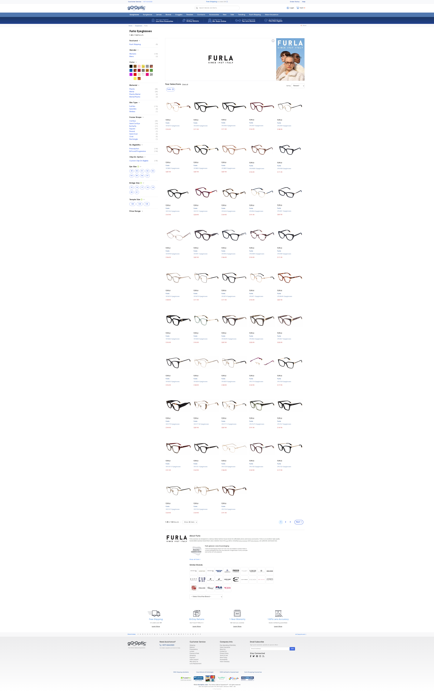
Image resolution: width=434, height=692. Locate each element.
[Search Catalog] (197, 8)
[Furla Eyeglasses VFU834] (206, 363)
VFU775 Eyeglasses (173, 424)
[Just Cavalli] (236, 580)
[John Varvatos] (261, 580)
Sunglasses (147, 15)
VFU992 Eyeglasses (228, 254)
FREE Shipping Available (181, 672)
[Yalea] (210, 580)
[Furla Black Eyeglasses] (131, 66)
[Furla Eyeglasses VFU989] (290, 235)
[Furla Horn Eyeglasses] (139, 78)
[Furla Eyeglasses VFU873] (178, 107)
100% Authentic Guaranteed (229, 672)
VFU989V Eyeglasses (256, 254)
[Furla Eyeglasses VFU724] (234, 490)
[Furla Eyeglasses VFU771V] (234, 405)
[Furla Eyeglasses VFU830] (206, 320)
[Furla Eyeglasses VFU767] (290, 405)
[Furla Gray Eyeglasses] (147, 66)
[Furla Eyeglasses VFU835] (234, 363)
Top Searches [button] (217, 689)
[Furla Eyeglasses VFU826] (262, 320)
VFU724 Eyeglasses (228, 509)
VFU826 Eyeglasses (256, 339)
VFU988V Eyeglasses (256, 168)
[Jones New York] (270, 580)
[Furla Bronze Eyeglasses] (147, 70)
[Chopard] (210, 588)
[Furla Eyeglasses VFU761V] (178, 448)
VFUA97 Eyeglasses (256, 125)
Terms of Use (224, 655)
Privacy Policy (224, 653)
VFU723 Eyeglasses (284, 466)
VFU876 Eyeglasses (173, 296)
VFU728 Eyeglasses (228, 466)
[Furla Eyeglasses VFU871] (262, 277)
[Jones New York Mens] (210, 571)
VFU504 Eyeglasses (256, 211)
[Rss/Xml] (263, 656)
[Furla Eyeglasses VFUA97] (262, 107)
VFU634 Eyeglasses (228, 211)
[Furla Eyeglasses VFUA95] (206, 107)
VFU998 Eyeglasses (173, 254)
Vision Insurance (225, 647)
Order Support (194, 659)
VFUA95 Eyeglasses (201, 126)
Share (304, 25)
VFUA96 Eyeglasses (229, 125)
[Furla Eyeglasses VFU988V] (262, 149)
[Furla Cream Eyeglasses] (139, 74)
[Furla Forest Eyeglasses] (151, 70)
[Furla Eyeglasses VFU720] (262, 448)
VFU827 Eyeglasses (284, 339)
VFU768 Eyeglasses (284, 381)
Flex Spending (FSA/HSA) (228, 645)
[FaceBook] (250, 656)
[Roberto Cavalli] (227, 580)
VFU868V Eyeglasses (284, 296)
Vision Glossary (224, 661)
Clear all (185, 84)
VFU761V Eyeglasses (173, 466)
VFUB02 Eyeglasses (172, 168)
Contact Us (223, 651)
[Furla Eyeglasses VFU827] (290, 320)
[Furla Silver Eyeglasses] (151, 74)
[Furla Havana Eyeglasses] (151, 66)
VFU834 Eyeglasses (201, 381)
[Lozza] (253, 571)
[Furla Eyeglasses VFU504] (262, 192)
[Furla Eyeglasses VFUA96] (234, 107)
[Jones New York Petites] (193, 571)
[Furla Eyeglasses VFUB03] (206, 149)
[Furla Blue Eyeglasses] (131, 70)
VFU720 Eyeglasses (256, 466)
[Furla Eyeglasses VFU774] (262, 363)
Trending (241, 15)
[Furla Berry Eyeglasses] (147, 74)
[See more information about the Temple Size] (141, 200)
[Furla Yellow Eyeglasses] (135, 78)
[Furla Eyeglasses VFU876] (178, 277)
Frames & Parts (194, 653)
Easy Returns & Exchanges (204, 672)
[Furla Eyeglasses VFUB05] (234, 149)
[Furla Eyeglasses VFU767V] (262, 405)
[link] (198, 678)
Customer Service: (135, 1)
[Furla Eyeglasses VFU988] (290, 149)
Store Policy (223, 657)
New (224, 15)
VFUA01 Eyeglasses (284, 211)
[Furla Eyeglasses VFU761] (206, 448)
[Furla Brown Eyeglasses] (135, 66)
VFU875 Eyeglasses (201, 296)
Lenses (159, 15)
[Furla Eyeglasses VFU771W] (206, 405)
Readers (189, 15)
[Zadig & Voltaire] (270, 571)
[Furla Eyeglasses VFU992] (234, 235)
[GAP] (202, 580)
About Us (222, 649)
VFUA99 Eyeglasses (284, 126)
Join (292, 648)
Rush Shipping (255, 15)
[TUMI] (227, 588)
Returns (192, 647)
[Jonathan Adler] (219, 571)
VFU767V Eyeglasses (256, 424)
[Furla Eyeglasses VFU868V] (290, 277)
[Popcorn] (193, 588)
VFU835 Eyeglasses (228, 381)
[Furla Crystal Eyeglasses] (143, 74)
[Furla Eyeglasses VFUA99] (290, 107)
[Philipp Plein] (261, 571)
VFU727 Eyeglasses (173, 509)
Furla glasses (254, 541)
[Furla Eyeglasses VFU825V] (234, 320)
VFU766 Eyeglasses (173, 211)
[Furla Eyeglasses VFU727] (178, 490)
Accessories (214, 15)
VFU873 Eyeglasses (173, 126)
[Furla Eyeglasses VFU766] (178, 192)
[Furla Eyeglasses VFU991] (206, 235)
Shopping (193, 655)
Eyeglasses (134, 15)
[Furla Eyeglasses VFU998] (178, 235)
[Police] (202, 588)
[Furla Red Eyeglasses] (135, 74)
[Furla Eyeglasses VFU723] (290, 448)
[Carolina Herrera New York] (244, 571)
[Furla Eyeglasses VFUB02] (178, 149)
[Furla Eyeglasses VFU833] (178, 363)
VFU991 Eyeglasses (201, 254)
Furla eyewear (243, 541)
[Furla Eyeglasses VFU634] (234, 192)
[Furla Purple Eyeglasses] (131, 74)
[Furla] (273, 41)
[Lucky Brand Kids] (202, 571)
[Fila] (219, 588)
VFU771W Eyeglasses (201, 424)
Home (130, 26)
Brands (168, 15)
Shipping (192, 645)
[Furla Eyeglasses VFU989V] (262, 235)
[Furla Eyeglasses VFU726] (206, 490)
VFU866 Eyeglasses (173, 339)
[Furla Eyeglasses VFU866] (178, 320)
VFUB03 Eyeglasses (200, 168)
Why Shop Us (194, 661)
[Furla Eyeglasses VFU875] (206, 277)
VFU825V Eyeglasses (229, 339)
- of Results (172, 522)
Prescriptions (194, 649)
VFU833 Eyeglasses (173, 381)
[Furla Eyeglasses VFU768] (290, 363)
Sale (232, 15)
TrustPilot (221, 678)
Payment (192, 657)
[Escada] (253, 580)
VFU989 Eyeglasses (284, 254)
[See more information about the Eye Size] (138, 167)
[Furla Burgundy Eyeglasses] (139, 70)
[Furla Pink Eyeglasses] (139, 66)
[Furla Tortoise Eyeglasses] (135, 70)
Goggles (178, 15)
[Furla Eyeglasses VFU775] (178, 405)
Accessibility (223, 659)
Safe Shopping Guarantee (253, 672)
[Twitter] (254, 656)
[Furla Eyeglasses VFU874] (234, 277)
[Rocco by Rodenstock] (236, 571)
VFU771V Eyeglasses (229, 424)
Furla (145, 26)
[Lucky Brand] (244, 580)
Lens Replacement (195, 663)
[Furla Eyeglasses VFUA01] (290, 192)
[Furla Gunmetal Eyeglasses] (143, 70)
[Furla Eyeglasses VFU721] (206, 192)
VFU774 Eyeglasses (256, 381)
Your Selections (173, 84)
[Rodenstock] (227, 571)
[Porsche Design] (219, 580)
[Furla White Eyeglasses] (131, 78)
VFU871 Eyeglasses (256, 296)
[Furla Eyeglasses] (142, 644)
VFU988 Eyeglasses (284, 168)
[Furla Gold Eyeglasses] (143, 66)
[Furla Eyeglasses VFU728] (234, 448)
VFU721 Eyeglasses (201, 211)
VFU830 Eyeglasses (201, 339)
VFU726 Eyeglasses (201, 509)
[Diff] (193, 580)
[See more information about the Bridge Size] (141, 183)
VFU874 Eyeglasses (228, 296)
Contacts (201, 15)
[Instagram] (260, 656)
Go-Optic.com (203, 684)
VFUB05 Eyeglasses (228, 168)
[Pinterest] (257, 656)
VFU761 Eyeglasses (201, 466)
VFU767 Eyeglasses (284, 424)
